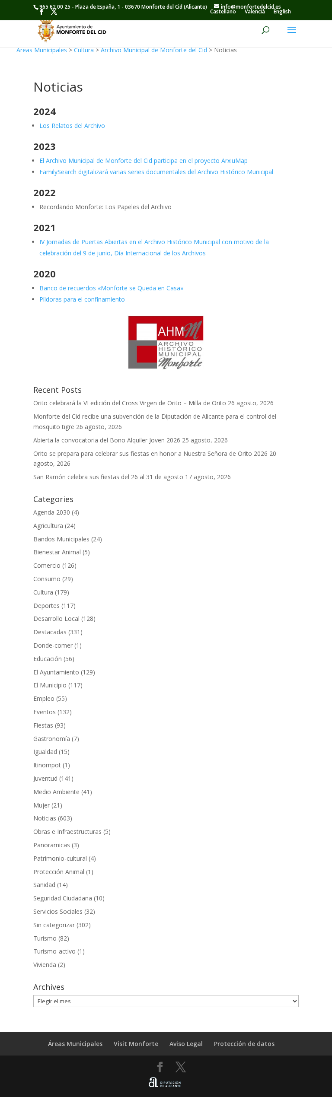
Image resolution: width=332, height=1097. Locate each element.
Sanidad (44, 885)
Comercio (47, 565)
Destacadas (50, 632)
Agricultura (48, 525)
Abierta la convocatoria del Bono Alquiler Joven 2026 (106, 440)
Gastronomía (51, 739)
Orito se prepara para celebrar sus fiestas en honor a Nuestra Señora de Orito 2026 (150, 453)
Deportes (46, 605)
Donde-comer (53, 645)
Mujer (41, 805)
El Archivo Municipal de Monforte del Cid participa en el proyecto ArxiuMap (143, 160)
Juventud (45, 778)
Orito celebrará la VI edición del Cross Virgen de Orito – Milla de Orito (129, 403)
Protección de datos (244, 1044)
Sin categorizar (54, 925)
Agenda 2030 (51, 512)
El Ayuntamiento (56, 672)
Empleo (43, 698)
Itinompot (47, 765)
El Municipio (50, 685)
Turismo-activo (54, 951)
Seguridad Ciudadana (62, 898)
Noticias (44, 818)
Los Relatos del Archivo (72, 125)
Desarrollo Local (56, 618)
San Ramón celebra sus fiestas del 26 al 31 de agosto (108, 477)
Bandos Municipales (61, 539)
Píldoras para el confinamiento (82, 299)
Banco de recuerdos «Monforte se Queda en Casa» (111, 288)
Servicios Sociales (58, 911)
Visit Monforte (136, 1044)
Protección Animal (58, 872)
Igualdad (45, 751)
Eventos (44, 712)
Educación (47, 659)
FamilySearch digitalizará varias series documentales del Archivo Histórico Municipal (156, 172)
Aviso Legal (186, 1044)
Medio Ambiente (56, 792)
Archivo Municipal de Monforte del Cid (154, 50)
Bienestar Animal (57, 552)
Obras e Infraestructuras (67, 831)
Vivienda (44, 964)
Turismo (45, 938)
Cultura (84, 50)
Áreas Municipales (41, 50)
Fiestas (43, 725)
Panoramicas (51, 845)
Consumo (47, 579)
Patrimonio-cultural (60, 858)
